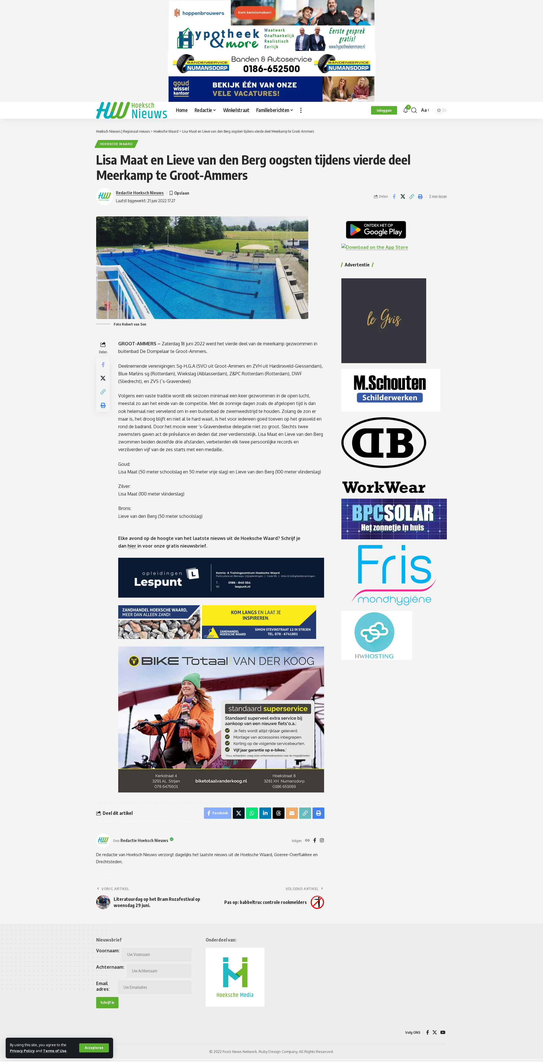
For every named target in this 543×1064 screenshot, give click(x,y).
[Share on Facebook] (394, 196)
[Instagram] (321, 841)
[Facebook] (315, 841)
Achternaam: (110, 967)
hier (132, 546)
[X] (434, 1032)
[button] (94, 1047)
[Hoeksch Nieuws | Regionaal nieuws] (131, 110)
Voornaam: (108, 950)
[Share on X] (403, 196)
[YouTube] (443, 1032)
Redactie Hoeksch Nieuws (140, 192)
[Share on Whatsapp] (252, 813)
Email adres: (103, 986)
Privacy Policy (22, 1050)
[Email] (292, 813)
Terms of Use (54, 1050)
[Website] (307, 841)
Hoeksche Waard (116, 144)
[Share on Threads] (279, 813)
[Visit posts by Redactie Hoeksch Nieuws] (103, 840)
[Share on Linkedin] (265, 813)
